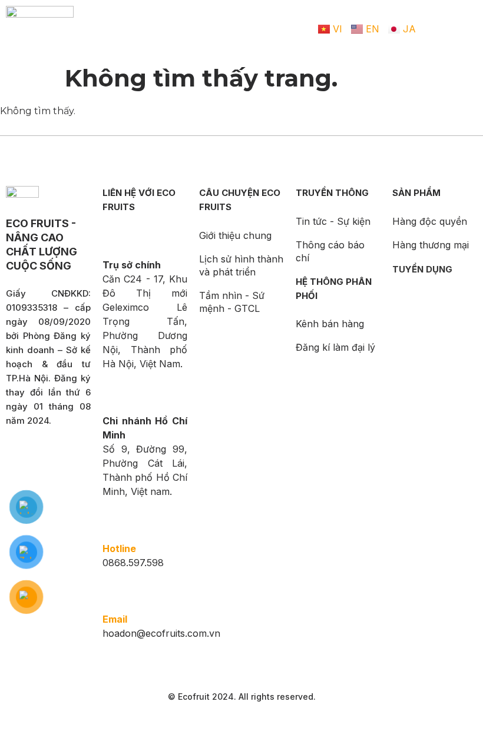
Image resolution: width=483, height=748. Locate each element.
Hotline (119, 548)
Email (114, 619)
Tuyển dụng (422, 269)
